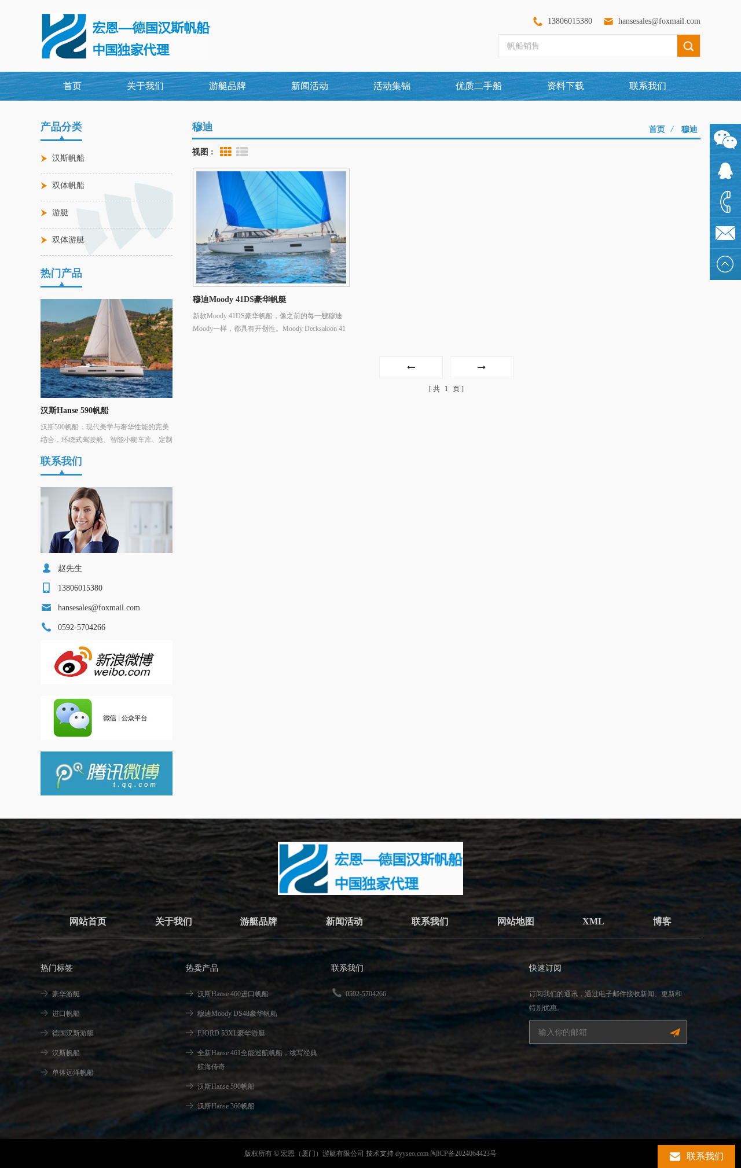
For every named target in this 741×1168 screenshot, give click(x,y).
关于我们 (145, 86)
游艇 (60, 212)
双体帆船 (68, 185)
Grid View (226, 152)
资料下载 (565, 86)
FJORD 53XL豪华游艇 (231, 1033)
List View (242, 152)
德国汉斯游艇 (73, 1033)
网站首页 (88, 921)
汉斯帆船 (68, 158)
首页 (72, 86)
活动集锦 (391, 86)
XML (593, 921)
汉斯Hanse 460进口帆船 (233, 994)
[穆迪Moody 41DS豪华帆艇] (271, 227)
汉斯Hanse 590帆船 (226, 1086)
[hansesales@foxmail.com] (725, 233)
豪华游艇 (66, 994)
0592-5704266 (366, 994)
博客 (662, 921)
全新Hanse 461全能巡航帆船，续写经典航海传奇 (257, 1060)
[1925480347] (725, 170)
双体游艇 (68, 239)
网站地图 (515, 921)
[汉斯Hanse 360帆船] (107, 348)
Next (161, 342)
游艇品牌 (258, 921)
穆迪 (689, 129)
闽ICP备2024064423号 (463, 1153)
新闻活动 (309, 86)
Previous (52, 342)
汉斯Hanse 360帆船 (75, 410)
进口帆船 (66, 1013)
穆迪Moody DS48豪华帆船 (237, 1013)
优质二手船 (479, 86)
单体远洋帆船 (73, 1072)
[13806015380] (725, 202)
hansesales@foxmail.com (659, 21)
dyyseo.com (411, 1153)
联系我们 (647, 86)
